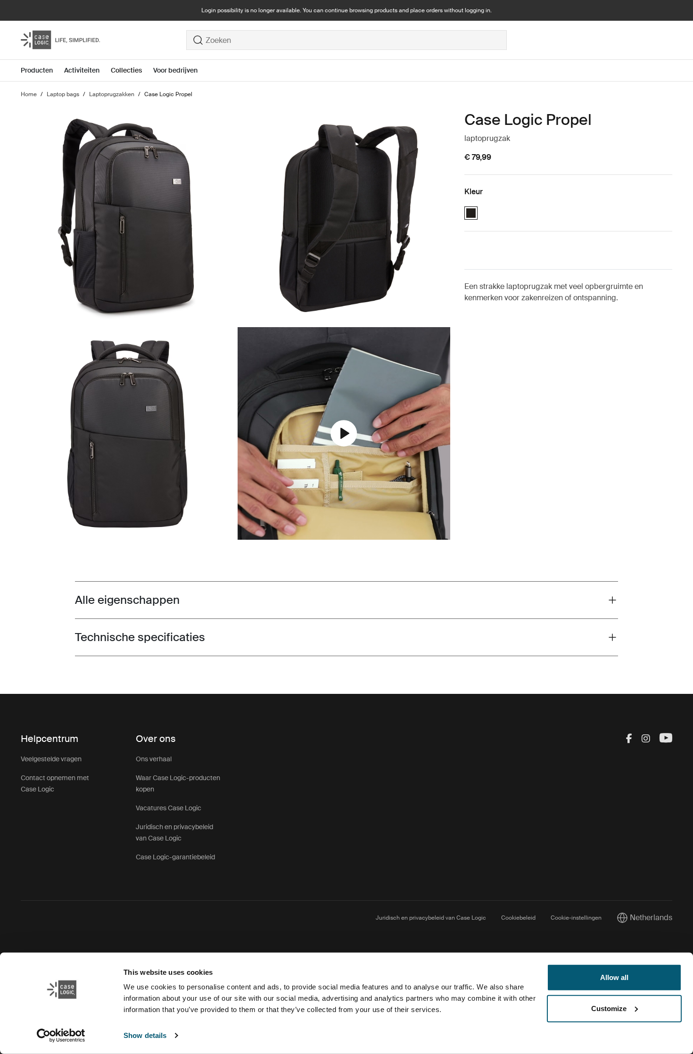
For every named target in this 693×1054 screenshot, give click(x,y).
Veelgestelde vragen (51, 759)
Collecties (126, 70)
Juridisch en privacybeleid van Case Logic (431, 918)
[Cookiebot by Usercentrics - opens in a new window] (61, 1036)
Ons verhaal (154, 759)
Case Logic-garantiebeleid (175, 857)
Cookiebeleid (518, 918)
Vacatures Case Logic (168, 808)
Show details (145, 1035)
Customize (609, 1008)
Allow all (614, 977)
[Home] (103, 40)
